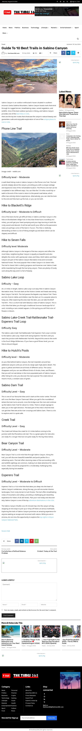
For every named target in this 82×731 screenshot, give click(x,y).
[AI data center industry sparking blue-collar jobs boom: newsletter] (62, 162)
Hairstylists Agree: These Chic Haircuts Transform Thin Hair (68, 114)
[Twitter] (67, 1)
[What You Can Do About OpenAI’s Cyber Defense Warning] (62, 124)
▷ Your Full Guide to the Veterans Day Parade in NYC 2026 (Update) (51, 641)
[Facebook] (57, 1)
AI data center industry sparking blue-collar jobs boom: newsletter (72, 163)
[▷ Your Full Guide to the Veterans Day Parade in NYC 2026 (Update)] (51, 631)
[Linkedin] (64, 1)
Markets (68, 146)
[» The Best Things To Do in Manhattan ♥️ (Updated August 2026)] (31, 631)
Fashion (61, 110)
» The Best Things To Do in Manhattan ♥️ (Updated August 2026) (31, 641)
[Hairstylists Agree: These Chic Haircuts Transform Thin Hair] (69, 101)
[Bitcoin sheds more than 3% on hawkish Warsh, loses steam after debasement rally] (62, 148)
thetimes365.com (13, 53)
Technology (69, 159)
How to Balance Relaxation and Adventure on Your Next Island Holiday (10, 642)
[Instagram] (60, 1)
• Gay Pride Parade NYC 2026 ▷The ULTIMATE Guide (70, 641)
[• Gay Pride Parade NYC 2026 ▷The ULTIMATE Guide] (71, 631)
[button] (78, 38)
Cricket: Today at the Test (47, 551)
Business (68, 122)
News (67, 134)
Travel (3, 44)
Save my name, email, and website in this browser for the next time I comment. (30, 610)
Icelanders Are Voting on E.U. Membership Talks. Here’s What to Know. (73, 138)
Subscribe (51, 718)
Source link (6, 531)
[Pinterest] (31, 541)
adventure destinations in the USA (41, 500)
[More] (78, 53)
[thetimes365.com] (3, 53)
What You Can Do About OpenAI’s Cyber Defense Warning (71, 126)
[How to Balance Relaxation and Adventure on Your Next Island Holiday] (10, 631)
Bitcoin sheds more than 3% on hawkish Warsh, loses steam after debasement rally (72, 151)
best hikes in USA (22, 114)
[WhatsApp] (36, 541)
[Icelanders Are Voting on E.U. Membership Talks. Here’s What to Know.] (62, 136)
